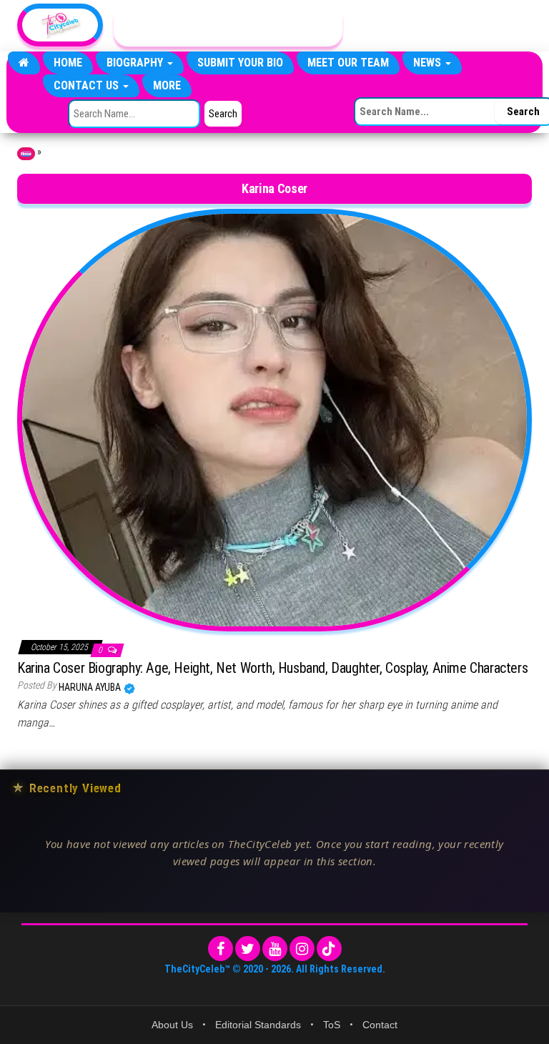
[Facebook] (220, 948)
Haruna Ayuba (91, 687)
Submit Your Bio (240, 62)
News (428, 62)
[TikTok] (329, 948)
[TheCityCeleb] (24, 62)
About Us (172, 1024)
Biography (136, 62)
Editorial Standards (258, 1024)
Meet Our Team (348, 62)
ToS (331, 1024)
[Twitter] (247, 948)
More (167, 85)
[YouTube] (274, 948)
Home (68, 62)
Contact (379, 1024)
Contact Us (88, 85)
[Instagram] (302, 948)
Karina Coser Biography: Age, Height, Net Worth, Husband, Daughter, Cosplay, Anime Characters (272, 667)
